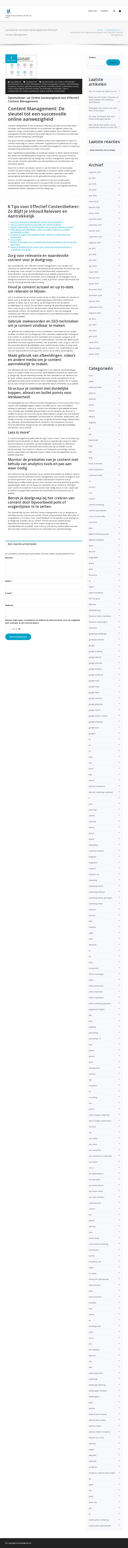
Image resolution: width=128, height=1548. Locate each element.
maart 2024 (93, 342)
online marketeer (96, 992)
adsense (92, 393)
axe (90, 434)
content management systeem (53, 84)
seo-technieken (46, 89)
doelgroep (12, 86)
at (89, 428)
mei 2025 (92, 260)
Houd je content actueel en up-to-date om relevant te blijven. (35, 224)
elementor (93, 575)
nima (91, 939)
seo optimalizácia (96, 1173)
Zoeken (92, 57)
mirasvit (92, 915)
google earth (94, 680)
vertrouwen (57, 89)
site (90, 1215)
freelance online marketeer (100, 616)
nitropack (92, 945)
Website (9, 605)
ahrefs (91, 405)
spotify (91, 1256)
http (90, 774)
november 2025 (95, 225)
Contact (104, 10)
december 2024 (95, 289)
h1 (90, 739)
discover (92, 551)
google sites (94, 727)
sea (90, 1103)
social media (94, 1238)
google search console (98, 716)
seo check (93, 1144)
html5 (91, 769)
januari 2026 (94, 213)
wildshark (92, 1461)
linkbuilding (93, 845)
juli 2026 (92, 178)
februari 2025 (94, 278)
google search (95, 710)
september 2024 (95, 307)
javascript (93, 810)
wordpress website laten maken (102, 1473)
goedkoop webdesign (98, 634)
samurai (92, 1074)
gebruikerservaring (32, 86)
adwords (92, 399)
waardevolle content (37, 91)
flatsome (92, 604)
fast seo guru (94, 598)
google (91, 645)
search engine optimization (100, 1121)
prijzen (91, 1050)
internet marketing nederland (101, 792)
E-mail (9, 593)
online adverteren (96, 986)
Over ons (92, 10)
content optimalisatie (97, 510)
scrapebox (93, 1085)
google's (92, 733)
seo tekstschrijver (96, 1185)
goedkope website (96, 639)
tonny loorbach (95, 1297)
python (91, 1056)
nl (89, 950)
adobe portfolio (95, 387)
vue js (91, 1338)
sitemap (92, 1226)
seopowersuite (95, 1203)
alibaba (92, 416)
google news (94, 692)
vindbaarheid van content (18, 91)
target (91, 1267)
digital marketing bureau (99, 534)
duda (91, 569)
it (89, 798)
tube (90, 1308)
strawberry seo (95, 1261)
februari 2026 (94, 207)
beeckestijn (93, 440)
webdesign (93, 1379)
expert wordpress (96, 592)
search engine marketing (99, 1115)
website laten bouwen (98, 1414)
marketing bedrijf (96, 886)
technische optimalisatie (99, 1279)
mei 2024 (92, 330)
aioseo (91, 411)
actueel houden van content (53, 82)
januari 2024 (94, 354)
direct (91, 546)
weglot (91, 1449)
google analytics (95, 669)
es (90, 581)
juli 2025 (92, 248)
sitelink (91, 1220)
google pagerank (96, 704)
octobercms (94, 968)
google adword (95, 657)
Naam (8, 581)
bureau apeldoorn (96, 469)
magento (92, 857)
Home (100, 30)
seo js (91, 1168)
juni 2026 (92, 184)
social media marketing (98, 1244)
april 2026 (93, 195)
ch (90, 481)
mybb (91, 933)
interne (91, 780)
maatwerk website (96, 851)
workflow (49, 91)
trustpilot (92, 1303)
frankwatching (94, 610)
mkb (90, 921)
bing (90, 446)
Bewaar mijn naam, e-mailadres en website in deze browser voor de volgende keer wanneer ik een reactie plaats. (42, 621)
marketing (93, 880)
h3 (90, 751)
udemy (91, 1314)
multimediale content (70, 86)
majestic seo (94, 874)
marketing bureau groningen (100, 898)
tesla (91, 1291)
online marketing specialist (100, 1003)
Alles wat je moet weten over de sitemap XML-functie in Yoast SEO (103, 126)
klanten (44, 86)
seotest (92, 1209)
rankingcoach (94, 1068)
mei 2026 (92, 190)
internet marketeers (97, 786)
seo (90, 1132)
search (91, 1109)
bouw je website (95, 463)
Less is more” (16, 239)
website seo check (96, 1438)
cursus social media (97, 516)
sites (91, 1232)
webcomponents (96, 1373)
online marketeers (96, 997)
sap (90, 1080)
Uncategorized (112, 30)
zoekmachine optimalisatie (100, 1526)
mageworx (93, 862)
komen (91, 827)
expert (91, 587)
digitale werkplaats (96, 540)
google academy (96, 651)
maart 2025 (93, 272)
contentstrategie (72, 84)
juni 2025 (92, 254)
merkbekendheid (54, 86)
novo (91, 962)
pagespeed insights (97, 1009)
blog (90, 457)
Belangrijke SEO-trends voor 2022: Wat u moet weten (103, 109)
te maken (93, 1273)
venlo (91, 1332)
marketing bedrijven (97, 892)
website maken (95, 1426)
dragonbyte (93, 557)
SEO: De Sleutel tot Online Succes (103, 91)
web (90, 1367)
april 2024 (93, 336)
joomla (92, 815)
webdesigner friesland (98, 1391)
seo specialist (94, 1179)
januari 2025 (94, 283)
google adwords (95, 663)
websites (92, 1443)
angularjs (92, 422)
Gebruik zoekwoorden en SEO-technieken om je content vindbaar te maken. (42, 227)
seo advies (93, 1138)
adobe (91, 381)
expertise (20, 86)
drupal (91, 563)
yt (89, 1514)
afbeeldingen (69, 82)
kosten (91, 833)
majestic (92, 868)
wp (90, 1479)
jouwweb (92, 821)
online (91, 980)
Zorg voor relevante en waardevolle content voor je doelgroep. (36, 222)
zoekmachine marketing (99, 1520)
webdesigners (94, 1396)
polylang (92, 1027)
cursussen (93, 522)
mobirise (92, 927)
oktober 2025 (94, 231)
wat (90, 1361)
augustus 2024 (95, 313)
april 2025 (93, 266)
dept (90, 528)
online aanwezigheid (16, 89)
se (90, 1091)
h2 (90, 745)
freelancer (93, 628)
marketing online (96, 903)
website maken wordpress (100, 1432)
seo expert (93, 1162)
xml (90, 1490)
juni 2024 (92, 325)
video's (65, 89)
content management (32, 84)
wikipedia (92, 1455)
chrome (92, 487)
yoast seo (93, 1502)
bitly (90, 452)
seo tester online (96, 1191)
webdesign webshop (97, 1385)
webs (91, 1402)
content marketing (96, 504)
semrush (92, 1126)
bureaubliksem (15, 82)
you (90, 1508)
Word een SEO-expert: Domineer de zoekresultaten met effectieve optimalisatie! (103, 99)
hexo (91, 757)
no (90, 956)
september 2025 (95, 236)
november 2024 (95, 295)
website (92, 1408)
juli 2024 (92, 319)
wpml (91, 1484)
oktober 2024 (94, 301)
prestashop (93, 1033)
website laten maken (97, 1420)
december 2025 (95, 219)
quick (91, 1062)
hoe (90, 763)
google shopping (96, 722)
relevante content (32, 89)
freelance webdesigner (98, 622)
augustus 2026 (95, 172)
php (90, 1015)
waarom (92, 1355)
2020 (91, 375)
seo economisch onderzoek (100, 1156)
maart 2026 (93, 201)
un (90, 1320)
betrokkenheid (14, 84)
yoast (91, 1496)
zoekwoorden (59, 91)
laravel (91, 839)
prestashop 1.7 (95, 1038)
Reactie (9, 557)
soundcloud (93, 1250)
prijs (90, 1044)
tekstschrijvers (95, 1285)
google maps (94, 686)
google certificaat (96, 675)
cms (21, 84)
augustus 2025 (95, 242)
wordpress (93, 1467)
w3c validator (94, 1349)
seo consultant (95, 1150)
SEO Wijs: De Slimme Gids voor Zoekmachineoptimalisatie (102, 117)
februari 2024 (94, 348)
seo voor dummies (96, 1197)
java (90, 804)
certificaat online (96, 475)
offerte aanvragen (96, 974)
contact (92, 499)
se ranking (93, 1097)
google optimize (95, 698)
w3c (90, 1344)
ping (90, 1021)
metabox (92, 909)
